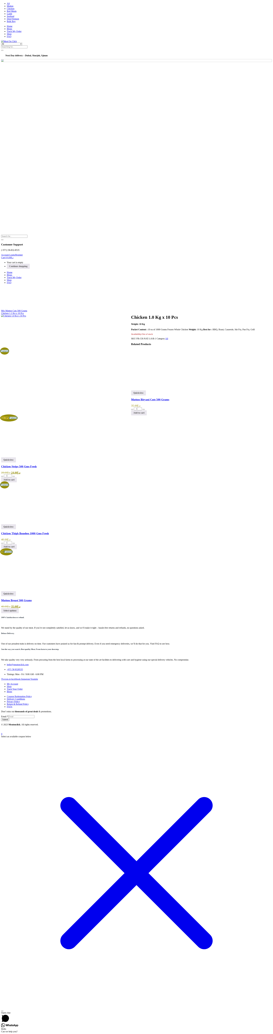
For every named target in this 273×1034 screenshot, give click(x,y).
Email (4, 716)
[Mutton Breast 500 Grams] (22, 590)
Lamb (9, 14)
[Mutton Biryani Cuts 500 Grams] (151, 389)
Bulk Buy (11, 21)
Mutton (10, 6)
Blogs (9, 29)
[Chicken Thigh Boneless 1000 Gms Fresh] (22, 523)
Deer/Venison (13, 19)
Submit (5, 720)
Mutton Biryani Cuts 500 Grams (150, 399)
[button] (7, 257)
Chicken (10, 8)
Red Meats (11, 11)
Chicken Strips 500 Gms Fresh (19, 466)
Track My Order (14, 31)
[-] (132, 409)
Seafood (10, 16)
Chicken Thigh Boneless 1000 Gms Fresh (25, 533)
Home (9, 26)
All (8, 3)
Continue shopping (18, 266)
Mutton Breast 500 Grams (16, 600)
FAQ (9, 36)
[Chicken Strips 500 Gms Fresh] (151, 456)
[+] (143, 409)
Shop (9, 34)
